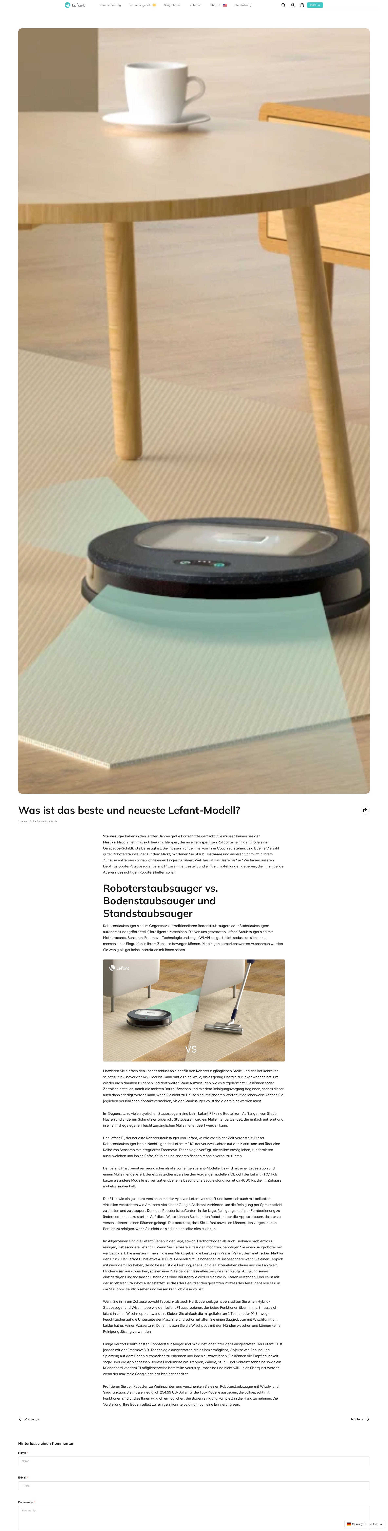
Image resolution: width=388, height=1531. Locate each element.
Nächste (357, 1419)
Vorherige (32, 1419)
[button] (283, 5)
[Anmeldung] (292, 5)
